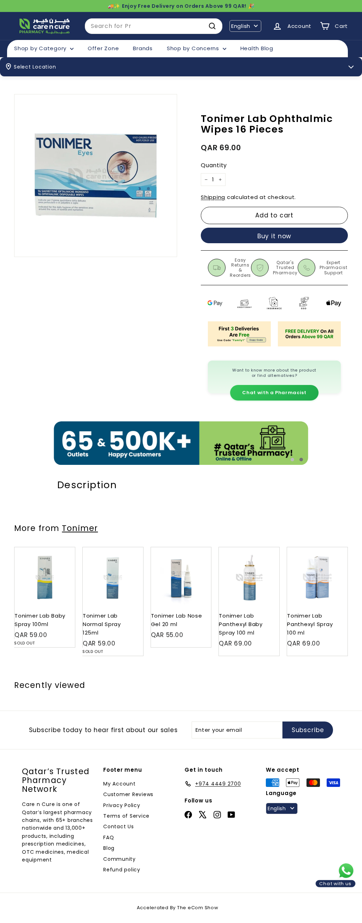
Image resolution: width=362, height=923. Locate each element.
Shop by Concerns (194, 48)
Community (119, 859)
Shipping (213, 197)
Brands (143, 48)
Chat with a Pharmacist (274, 392)
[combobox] (153, 26)
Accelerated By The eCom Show (177, 907)
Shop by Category (41, 48)
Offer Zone (103, 48)
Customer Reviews (128, 794)
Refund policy (121, 869)
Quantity (214, 165)
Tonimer (80, 528)
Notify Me (62, 550)
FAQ (108, 837)
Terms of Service (126, 815)
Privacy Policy (121, 805)
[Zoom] (95, 175)
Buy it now (274, 236)
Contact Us (118, 826)
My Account (119, 783)
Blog (109, 848)
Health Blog (256, 48)
